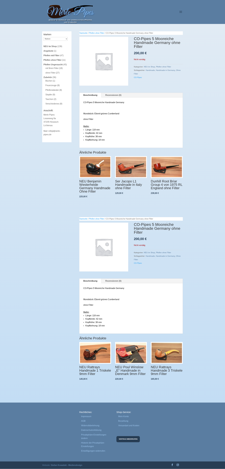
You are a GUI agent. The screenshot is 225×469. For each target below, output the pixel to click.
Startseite (83, 33)
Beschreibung (90, 95)
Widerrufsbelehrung (90, 425)
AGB (83, 421)
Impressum (86, 416)
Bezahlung (123, 421)
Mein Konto (123, 416)
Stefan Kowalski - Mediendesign (66, 465)
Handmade (150, 70)
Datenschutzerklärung (91, 430)
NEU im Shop (149, 67)
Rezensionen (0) (113, 95)
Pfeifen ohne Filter (96, 33)
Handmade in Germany (165, 70)
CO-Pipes (138, 77)
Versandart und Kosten (128, 425)
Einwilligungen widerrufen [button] (93, 451)
